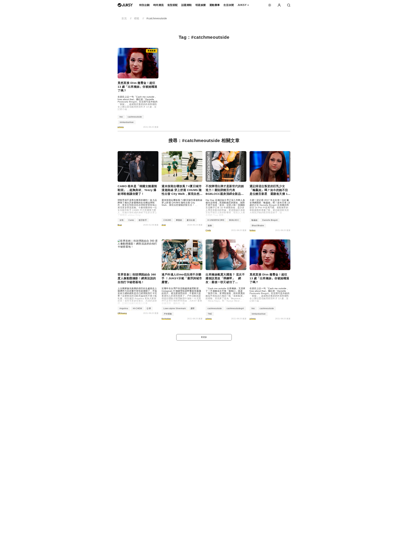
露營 (193, 308)
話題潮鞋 (186, 5)
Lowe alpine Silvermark (175, 308)
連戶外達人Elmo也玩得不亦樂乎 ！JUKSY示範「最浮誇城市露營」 (182, 278)
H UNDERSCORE (216, 220)
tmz (121, 117)
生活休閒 (228, 5)
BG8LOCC (234, 220)
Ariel (164, 225)
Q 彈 (149, 308)
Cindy (208, 230)
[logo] (125, 5)
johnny (121, 127)
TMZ (210, 314)
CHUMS (167, 220)
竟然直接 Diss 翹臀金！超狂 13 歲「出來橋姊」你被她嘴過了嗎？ (137, 86)
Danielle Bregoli (270, 220)
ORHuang (122, 313)
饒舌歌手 (143, 220)
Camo (131, 220)
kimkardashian (127, 122)
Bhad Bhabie (258, 225)
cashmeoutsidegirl (235, 308)
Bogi (120, 225)
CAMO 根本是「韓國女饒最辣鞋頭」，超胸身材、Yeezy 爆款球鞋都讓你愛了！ (137, 190)
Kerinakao (166, 319)
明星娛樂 (200, 5)
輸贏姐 (254, 220)
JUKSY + (243, 5)
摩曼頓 (179, 220)
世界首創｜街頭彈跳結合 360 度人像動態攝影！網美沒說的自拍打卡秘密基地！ (137, 278)
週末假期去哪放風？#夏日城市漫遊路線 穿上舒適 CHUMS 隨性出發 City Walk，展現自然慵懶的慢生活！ (182, 190)
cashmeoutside (135, 117)
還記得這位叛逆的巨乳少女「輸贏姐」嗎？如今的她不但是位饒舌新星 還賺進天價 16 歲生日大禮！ (269, 190)
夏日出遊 (191, 220)
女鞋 (122, 220)
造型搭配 (172, 5)
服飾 (210, 225)
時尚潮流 (158, 5)
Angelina (124, 308)
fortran (252, 230)
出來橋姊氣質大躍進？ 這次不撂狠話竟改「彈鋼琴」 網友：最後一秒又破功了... (225, 278)
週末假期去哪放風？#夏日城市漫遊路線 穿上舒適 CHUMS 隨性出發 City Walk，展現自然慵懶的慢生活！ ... (182, 202)
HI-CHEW (137, 308)
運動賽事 (214, 5)
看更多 (204, 337)
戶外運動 (168, 314)
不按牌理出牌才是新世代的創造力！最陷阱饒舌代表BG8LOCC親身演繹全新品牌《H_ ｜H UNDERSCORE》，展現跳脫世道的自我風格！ (226, 190)
